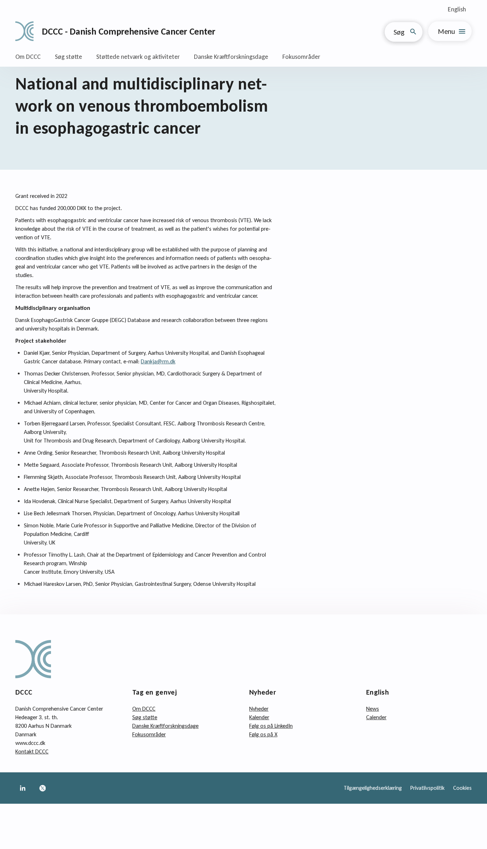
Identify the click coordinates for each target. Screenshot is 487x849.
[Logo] (24, 31)
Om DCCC (28, 57)
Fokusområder (301, 57)
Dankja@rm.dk (158, 361)
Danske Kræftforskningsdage (231, 57)
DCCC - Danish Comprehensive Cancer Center (128, 31)
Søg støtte (68, 57)
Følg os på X (263, 734)
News (372, 708)
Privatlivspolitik (427, 787)
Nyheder (258, 708)
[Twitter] (42, 788)
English (457, 9)
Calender (376, 717)
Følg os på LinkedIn (271, 725)
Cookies (462, 787)
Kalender (259, 717)
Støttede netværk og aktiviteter (138, 57)
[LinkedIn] (22, 788)
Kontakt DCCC (31, 751)
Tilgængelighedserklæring (373, 787)
